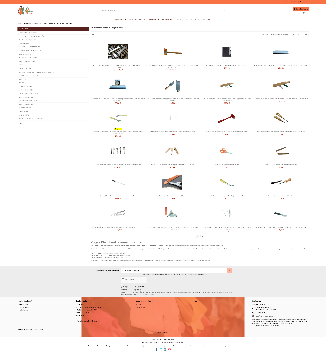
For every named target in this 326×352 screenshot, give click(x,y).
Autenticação (23, 304)
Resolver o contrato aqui (163, 332)
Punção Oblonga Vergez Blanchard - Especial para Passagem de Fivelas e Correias (118, 66)
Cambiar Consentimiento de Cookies (30, 329)
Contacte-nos (23, 310)
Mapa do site (81, 315)
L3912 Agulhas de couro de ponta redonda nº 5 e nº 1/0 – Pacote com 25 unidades (226, 228)
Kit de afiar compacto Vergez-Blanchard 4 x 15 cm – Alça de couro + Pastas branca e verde (227, 99)
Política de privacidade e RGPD (87, 310)
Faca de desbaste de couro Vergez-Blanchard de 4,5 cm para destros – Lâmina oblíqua (172, 99)
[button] (137, 19)
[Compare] (117, 63)
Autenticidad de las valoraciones (88, 321)
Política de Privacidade (148, 294)
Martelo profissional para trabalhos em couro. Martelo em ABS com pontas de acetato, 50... (172, 66)
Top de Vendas (140, 307)
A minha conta (24, 307)
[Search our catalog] (225, 10)
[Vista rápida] (120, 63)
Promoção (139, 304)
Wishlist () (305, 2)
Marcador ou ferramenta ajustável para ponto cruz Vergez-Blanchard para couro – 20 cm (118, 132)
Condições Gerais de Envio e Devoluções (90, 307)
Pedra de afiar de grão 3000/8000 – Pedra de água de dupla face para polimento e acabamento (118, 99)
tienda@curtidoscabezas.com (223, 292)
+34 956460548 (260, 313)
